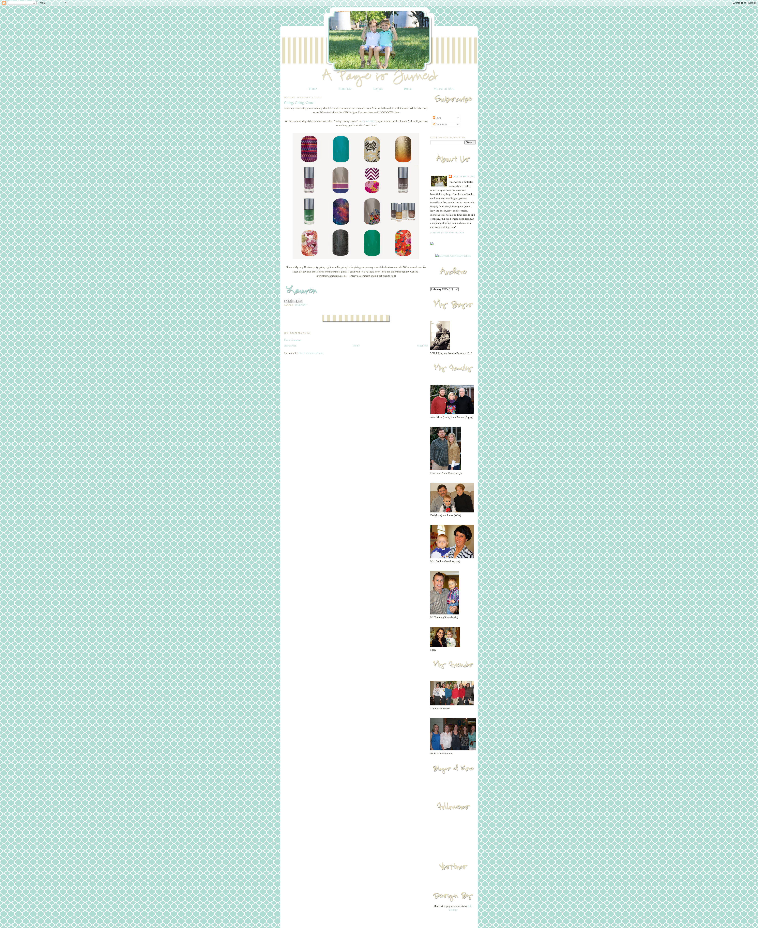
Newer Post (290, 345)
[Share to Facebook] (297, 301)
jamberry (301, 305)
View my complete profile (447, 232)
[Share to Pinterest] (301, 301)
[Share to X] (293, 301)
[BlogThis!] (290, 301)
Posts (438, 117)
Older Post (422, 345)
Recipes (378, 88)
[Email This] (286, 301)
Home (313, 88)
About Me (344, 88)
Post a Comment (292, 339)
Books (408, 88)
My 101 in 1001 (444, 88)
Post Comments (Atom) (311, 352)
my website (368, 121)
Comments (441, 124)
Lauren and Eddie (464, 176)
